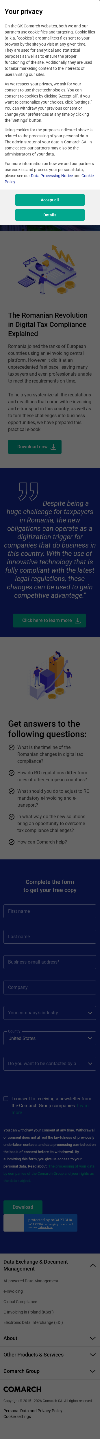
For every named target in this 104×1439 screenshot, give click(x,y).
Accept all (50, 200)
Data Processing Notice (52, 175)
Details (49, 215)
